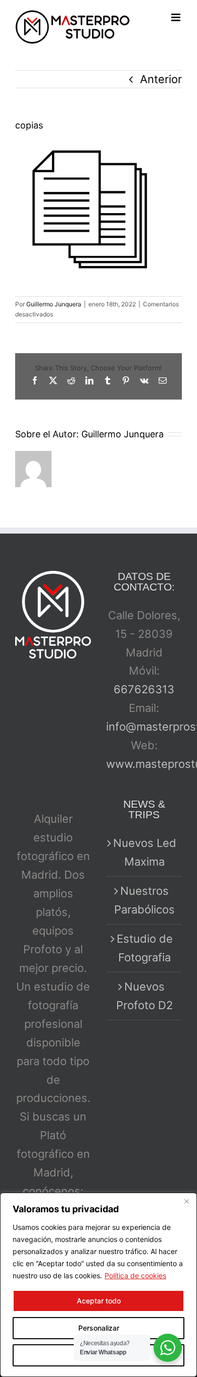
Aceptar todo (99, 1300)
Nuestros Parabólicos (144, 900)
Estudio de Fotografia (145, 948)
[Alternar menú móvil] (176, 17)
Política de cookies (135, 1275)
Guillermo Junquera (53, 304)
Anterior (161, 79)
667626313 (144, 689)
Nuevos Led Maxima (144, 852)
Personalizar (98, 1328)
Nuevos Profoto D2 (144, 996)
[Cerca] (186, 1201)
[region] (98, 1285)
